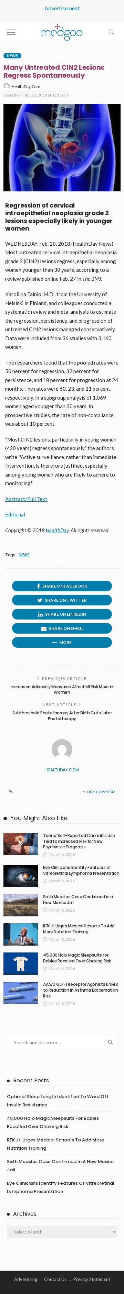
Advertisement (62, 8)
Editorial (15, 514)
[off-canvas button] (11, 32)
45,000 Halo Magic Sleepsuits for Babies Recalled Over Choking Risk (77, 958)
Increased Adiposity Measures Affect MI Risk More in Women (62, 689)
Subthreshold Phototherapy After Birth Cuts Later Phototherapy (62, 716)
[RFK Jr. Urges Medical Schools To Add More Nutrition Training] (20, 934)
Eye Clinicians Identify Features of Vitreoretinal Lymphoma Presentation (81, 870)
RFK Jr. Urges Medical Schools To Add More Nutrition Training (79, 929)
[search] (112, 32)
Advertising (25, 1279)
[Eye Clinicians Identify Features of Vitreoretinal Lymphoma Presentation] (20, 876)
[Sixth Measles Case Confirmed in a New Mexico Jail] (20, 905)
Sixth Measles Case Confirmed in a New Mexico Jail (78, 899)
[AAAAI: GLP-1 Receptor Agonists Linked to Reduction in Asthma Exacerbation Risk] (20, 993)
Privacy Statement (91, 1279)
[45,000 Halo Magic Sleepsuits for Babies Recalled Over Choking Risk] (20, 963)
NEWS (24, 555)
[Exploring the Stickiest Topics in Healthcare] (62, 31)
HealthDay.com (25, 86)
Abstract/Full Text (26, 499)
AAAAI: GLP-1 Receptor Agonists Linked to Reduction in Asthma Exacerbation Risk (80, 990)
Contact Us (55, 1279)
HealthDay (57, 530)
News (12, 55)
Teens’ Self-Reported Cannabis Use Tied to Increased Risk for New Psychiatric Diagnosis (79, 841)
